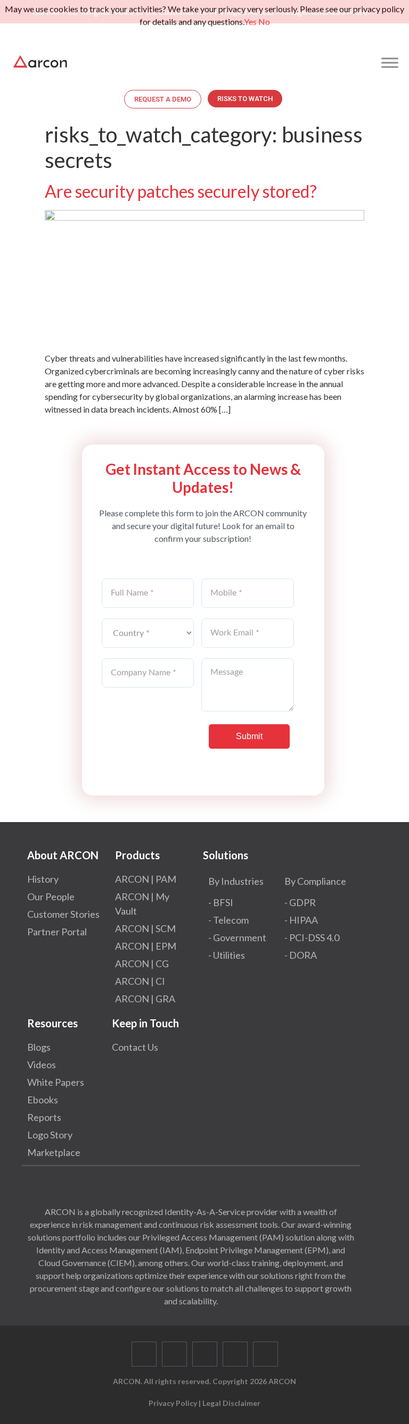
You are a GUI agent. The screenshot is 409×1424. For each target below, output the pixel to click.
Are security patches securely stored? (181, 191)
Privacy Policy (173, 1403)
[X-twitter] (174, 1354)
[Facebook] (144, 1354)
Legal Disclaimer (231, 1403)
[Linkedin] (204, 1354)
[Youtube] (235, 1354)
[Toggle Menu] (389, 63)
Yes (250, 21)
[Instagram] (265, 1354)
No (264, 21)
